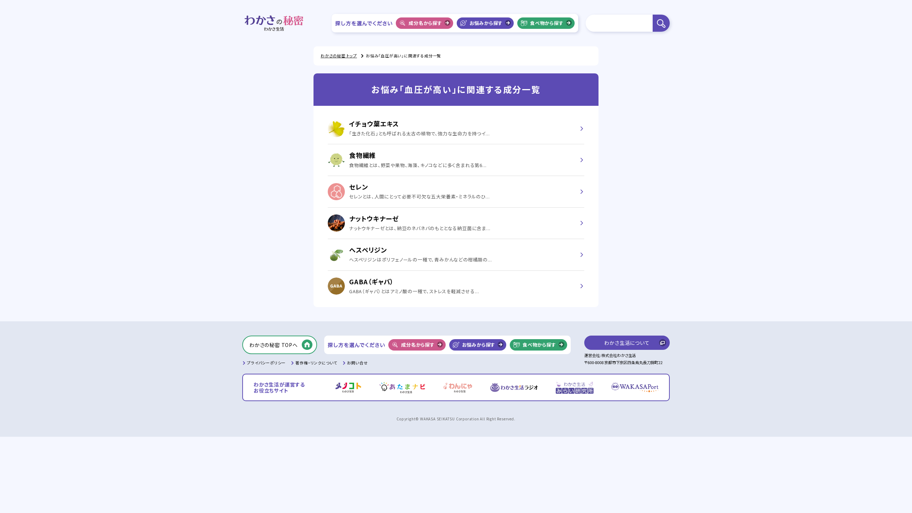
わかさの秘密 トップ (339, 55)
